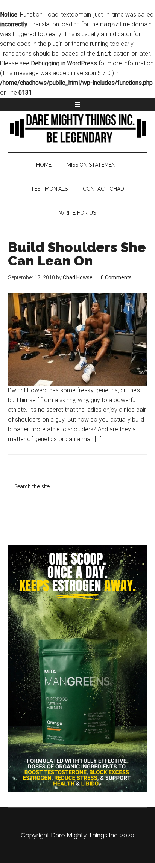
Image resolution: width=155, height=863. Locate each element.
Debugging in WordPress (64, 63)
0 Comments (116, 277)
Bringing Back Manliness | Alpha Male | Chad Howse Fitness (77, 128)
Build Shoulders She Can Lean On (77, 253)
